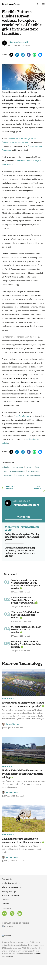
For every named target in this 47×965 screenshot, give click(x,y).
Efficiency (37, 467)
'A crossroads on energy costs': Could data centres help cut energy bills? (23, 704)
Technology (6, 467)
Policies (5, 899)
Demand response (33, 475)
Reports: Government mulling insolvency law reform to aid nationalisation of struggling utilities (20, 551)
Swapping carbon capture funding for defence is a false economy (26, 644)
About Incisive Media (11, 887)
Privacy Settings (9, 891)
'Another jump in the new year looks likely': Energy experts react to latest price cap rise (25, 584)
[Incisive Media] (6, 935)
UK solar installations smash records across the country (26, 629)
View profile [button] (23, 516)
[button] (38, 4)
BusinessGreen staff (18, 42)
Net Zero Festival (22, 416)
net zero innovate (34, 471)
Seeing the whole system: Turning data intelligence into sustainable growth (22, 537)
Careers (5, 903)
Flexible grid (8, 475)
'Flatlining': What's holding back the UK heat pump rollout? (25, 615)
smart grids (20, 475)
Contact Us (7, 879)
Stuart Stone (11, 792)
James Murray (12, 724)
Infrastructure (18, 467)
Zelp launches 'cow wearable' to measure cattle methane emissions (21, 840)
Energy (28, 467)
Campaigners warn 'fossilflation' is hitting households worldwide (23, 600)
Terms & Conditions (11, 895)
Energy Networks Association (14, 471)
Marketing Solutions (11, 883)
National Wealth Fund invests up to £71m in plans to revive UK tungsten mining (22, 774)
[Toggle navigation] (42, 4)
